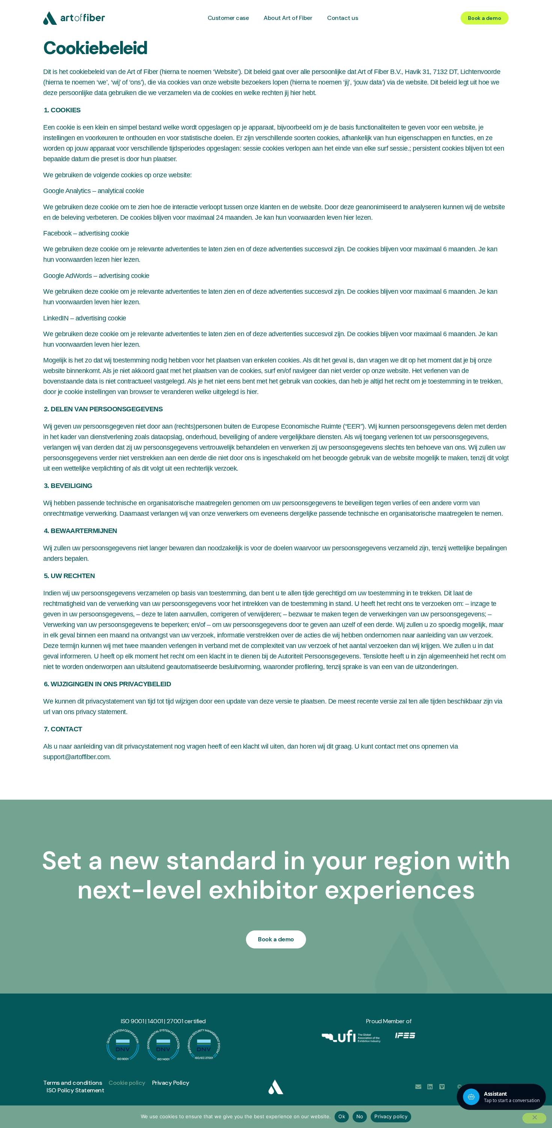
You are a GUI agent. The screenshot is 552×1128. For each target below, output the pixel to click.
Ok (341, 1116)
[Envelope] (418, 1087)
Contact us (342, 18)
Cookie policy (127, 1083)
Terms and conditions (72, 1083)
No (359, 1116)
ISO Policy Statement (75, 1090)
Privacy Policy (170, 1083)
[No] (534, 1118)
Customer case (228, 18)
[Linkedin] (430, 1087)
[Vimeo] (442, 1087)
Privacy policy (390, 1116)
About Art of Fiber (288, 18)
